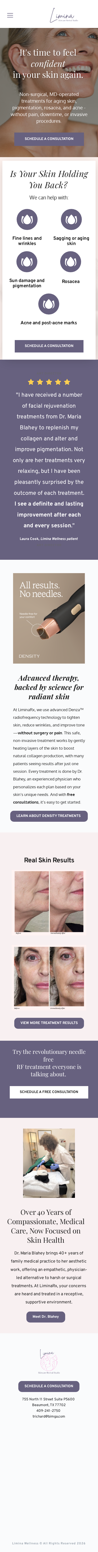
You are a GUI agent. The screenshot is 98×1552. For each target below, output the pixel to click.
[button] (10, 15)
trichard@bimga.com (49, 1416)
